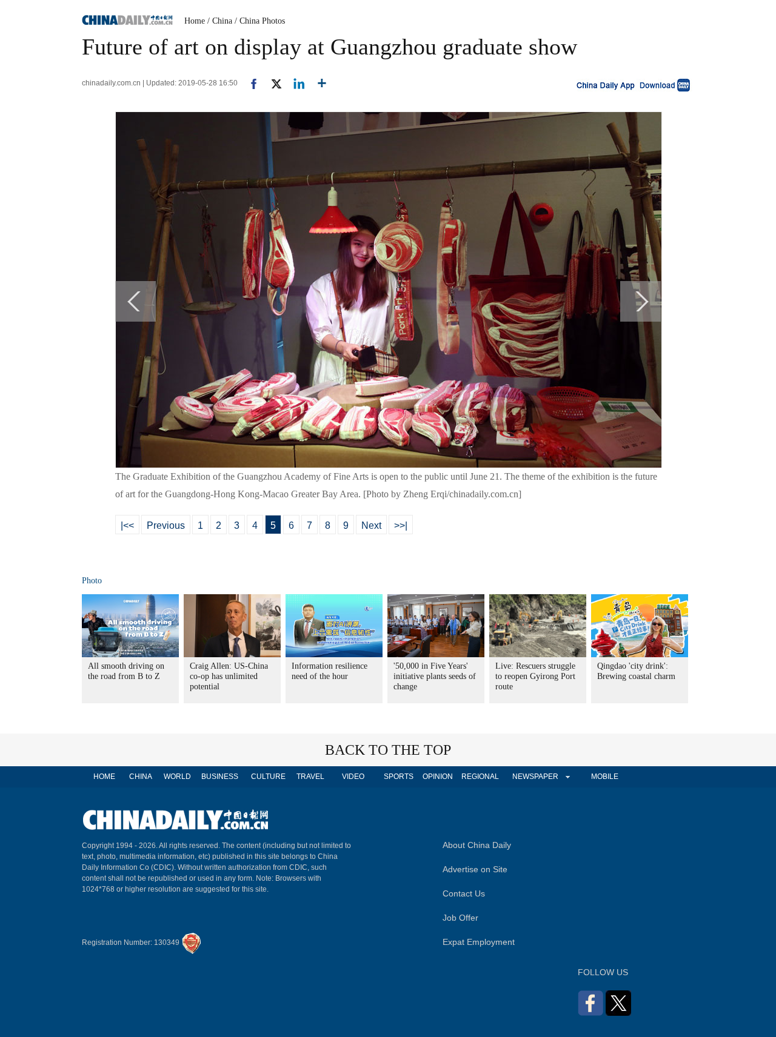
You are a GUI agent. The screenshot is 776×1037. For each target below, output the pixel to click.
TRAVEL (310, 776)
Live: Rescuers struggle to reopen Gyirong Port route (535, 676)
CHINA (140, 776)
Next (371, 525)
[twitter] (271, 83)
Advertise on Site (475, 869)
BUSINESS (219, 776)
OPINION (438, 776)
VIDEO (353, 776)
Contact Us (464, 893)
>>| (400, 525)
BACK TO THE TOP (388, 750)
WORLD (177, 776)
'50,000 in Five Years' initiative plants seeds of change (434, 676)
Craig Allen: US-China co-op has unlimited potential (229, 676)
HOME (104, 776)
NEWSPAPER (534, 776)
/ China (219, 20)
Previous (166, 525)
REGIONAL (480, 776)
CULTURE (268, 776)
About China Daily (477, 845)
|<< (127, 525)
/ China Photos (260, 20)
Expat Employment (479, 942)
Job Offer (460, 918)
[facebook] (249, 83)
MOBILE (604, 776)
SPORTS (398, 776)
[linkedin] (294, 83)
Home (194, 20)
